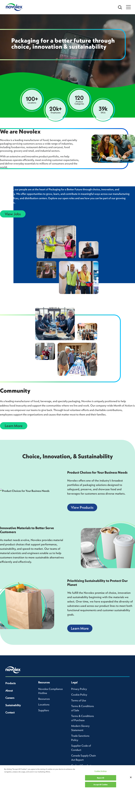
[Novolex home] (13, 669)
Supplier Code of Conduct (81, 748)
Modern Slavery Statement (80, 728)
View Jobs (13, 214)
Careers (9, 698)
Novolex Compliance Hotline (50, 691)
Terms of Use (78, 700)
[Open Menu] (128, 7)
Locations (43, 704)
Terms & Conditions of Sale (82, 708)
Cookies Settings (100, 771)
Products (10, 683)
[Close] (131, 777)
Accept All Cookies (100, 784)
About (9, 690)
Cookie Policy (79, 694)
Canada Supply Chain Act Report (83, 758)
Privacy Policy (79, 689)
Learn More (14, 425)
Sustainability (13, 705)
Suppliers (43, 710)
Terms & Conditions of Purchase (82, 718)
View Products (82, 507)
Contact (10, 712)
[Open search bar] (120, 7)
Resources (44, 699)
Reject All (100, 778)
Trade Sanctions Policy (80, 738)
